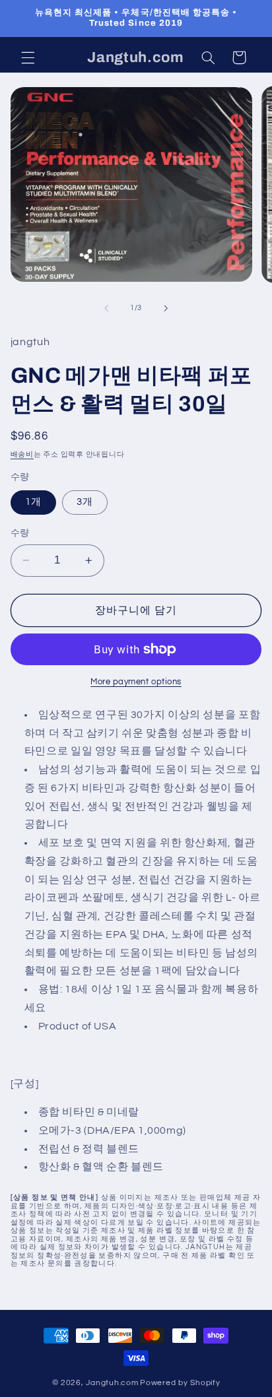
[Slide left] (106, 308)
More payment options (136, 682)
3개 (85, 502)
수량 (20, 533)
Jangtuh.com (112, 1382)
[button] (28, 57)
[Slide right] (165, 308)
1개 (33, 502)
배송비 (22, 454)
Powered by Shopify (180, 1382)
